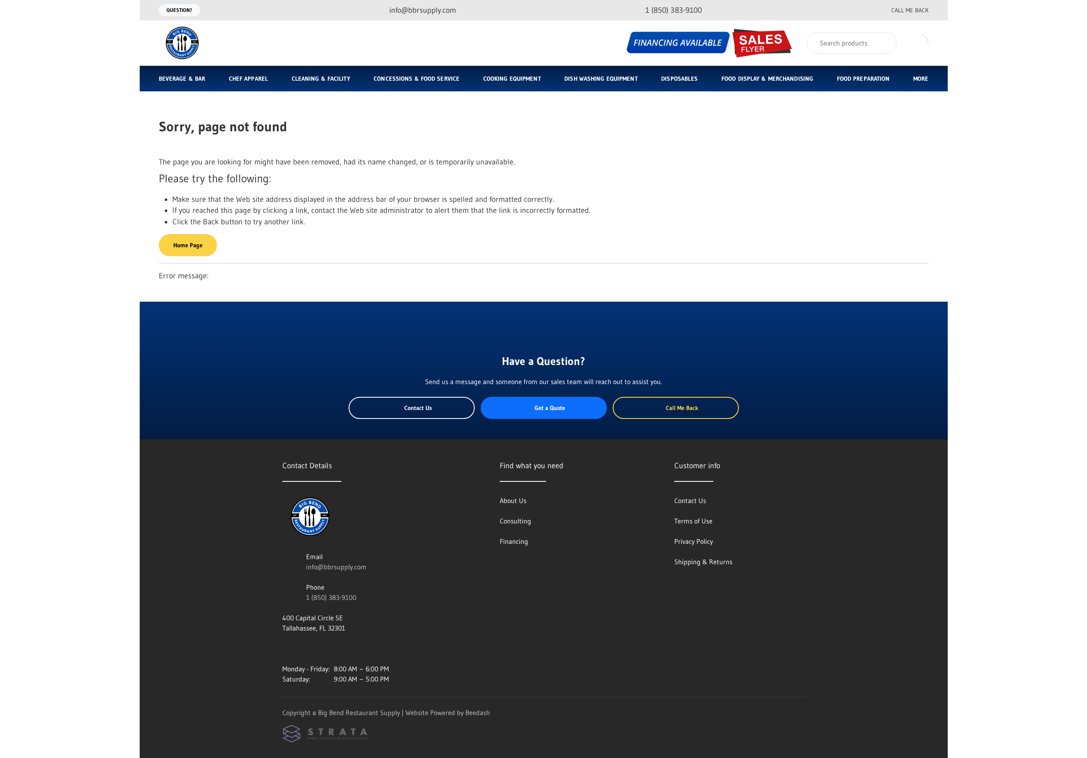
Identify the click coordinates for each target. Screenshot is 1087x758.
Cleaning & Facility (321, 78)
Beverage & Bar (182, 78)
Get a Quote (550, 408)
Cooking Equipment (512, 78)
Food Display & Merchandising (767, 78)
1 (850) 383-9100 (331, 597)
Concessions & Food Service (416, 78)
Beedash (477, 712)
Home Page (188, 245)
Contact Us (418, 408)
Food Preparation (863, 78)
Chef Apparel (248, 78)
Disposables (679, 78)
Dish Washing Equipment (600, 78)
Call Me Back (910, 10)
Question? (179, 10)
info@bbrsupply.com (336, 567)
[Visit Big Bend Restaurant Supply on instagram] (286, 648)
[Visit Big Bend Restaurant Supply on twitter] (322, 648)
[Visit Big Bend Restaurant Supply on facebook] (304, 648)
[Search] (885, 43)
